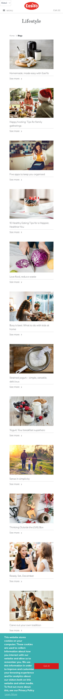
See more (15, 78)
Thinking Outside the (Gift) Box (27, 527)
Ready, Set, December (22, 575)
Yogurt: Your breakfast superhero (27, 430)
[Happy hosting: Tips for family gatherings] (31, 103)
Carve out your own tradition (25, 625)
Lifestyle (31, 20)
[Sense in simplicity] (31, 459)
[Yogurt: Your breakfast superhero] (31, 411)
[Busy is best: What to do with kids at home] (31, 306)
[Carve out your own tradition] (31, 606)
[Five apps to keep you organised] (31, 155)
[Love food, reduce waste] (31, 257)
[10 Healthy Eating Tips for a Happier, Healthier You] (31, 204)
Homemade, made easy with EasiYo (29, 73)
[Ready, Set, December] (31, 557)
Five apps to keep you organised (27, 174)
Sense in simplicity (20, 478)
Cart (56, 10)
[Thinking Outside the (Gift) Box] (31, 508)
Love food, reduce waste (23, 276)
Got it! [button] (47, 666)
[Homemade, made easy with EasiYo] (31, 54)
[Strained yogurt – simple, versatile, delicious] (31, 359)
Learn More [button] (11, 694)
